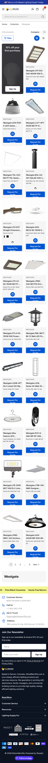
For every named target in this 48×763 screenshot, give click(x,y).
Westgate (30, 67)
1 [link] (10, 564)
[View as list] (43, 38)
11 (29, 564)
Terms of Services (33, 661)
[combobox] (24, 16)
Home (4, 24)
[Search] (42, 16)
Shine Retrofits (18, 753)
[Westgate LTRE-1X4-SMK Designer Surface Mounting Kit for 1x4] (35, 468)
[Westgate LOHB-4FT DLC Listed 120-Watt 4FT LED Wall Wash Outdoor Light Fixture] (12, 366)
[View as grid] (37, 38)
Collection (14, 24)
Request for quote (35, 91)
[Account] (32, 9)
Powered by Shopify (34, 753)
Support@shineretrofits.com (19, 616)
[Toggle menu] (3, 9)
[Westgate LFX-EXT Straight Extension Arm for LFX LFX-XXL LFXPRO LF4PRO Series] (12, 210)
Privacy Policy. (7, 663)
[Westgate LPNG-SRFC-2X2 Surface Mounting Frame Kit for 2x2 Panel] (12, 518)
